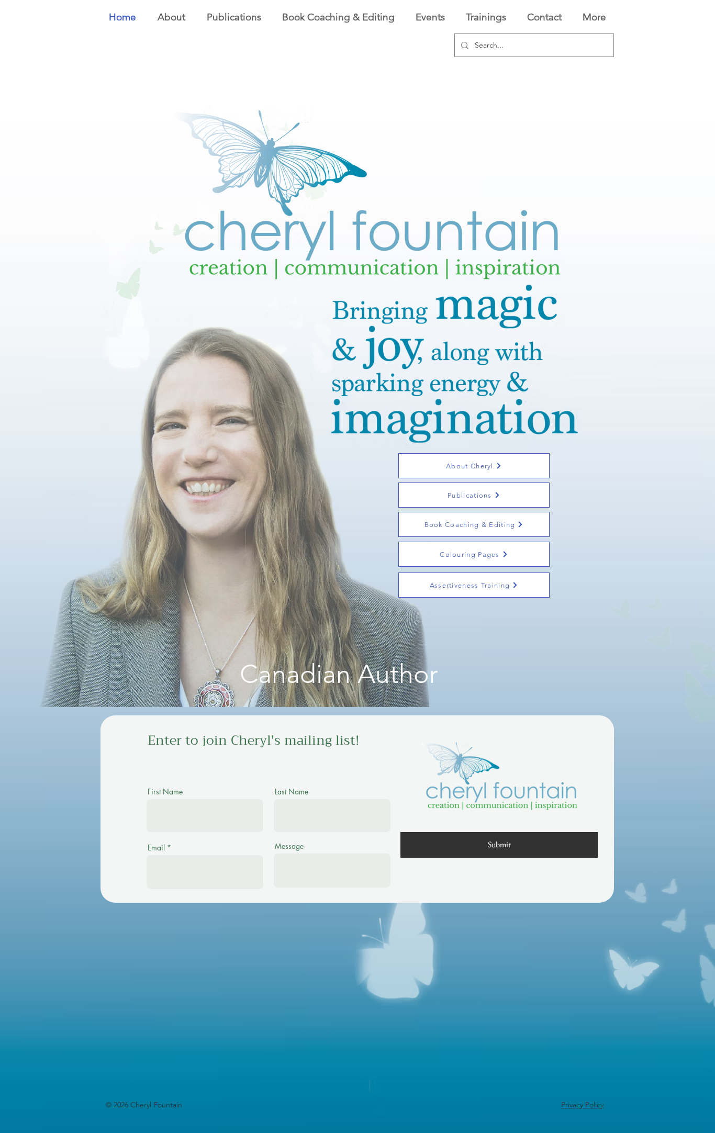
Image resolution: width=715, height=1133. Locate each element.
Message (289, 846)
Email (156, 847)
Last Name (291, 791)
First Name (165, 791)
